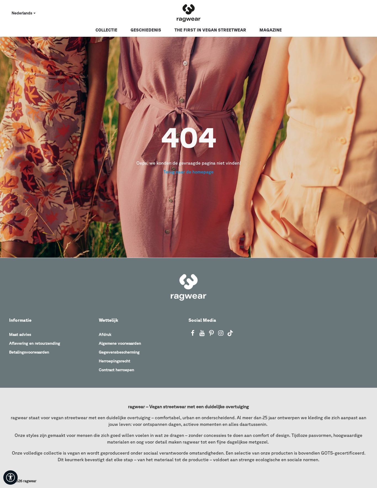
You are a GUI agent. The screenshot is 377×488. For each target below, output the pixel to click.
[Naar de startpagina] (188, 13)
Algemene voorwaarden (120, 343)
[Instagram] (221, 335)
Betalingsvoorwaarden (29, 352)
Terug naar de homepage (188, 171)
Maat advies (20, 334)
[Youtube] (202, 335)
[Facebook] (193, 335)
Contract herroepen (116, 370)
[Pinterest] (212, 335)
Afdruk (105, 334)
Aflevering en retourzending (34, 343)
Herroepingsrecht (114, 361)
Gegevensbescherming (119, 352)
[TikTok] (230, 335)
